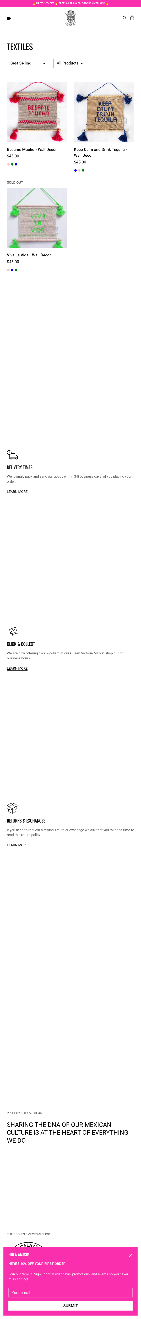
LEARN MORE (17, 492)
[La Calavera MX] (70, 18)
